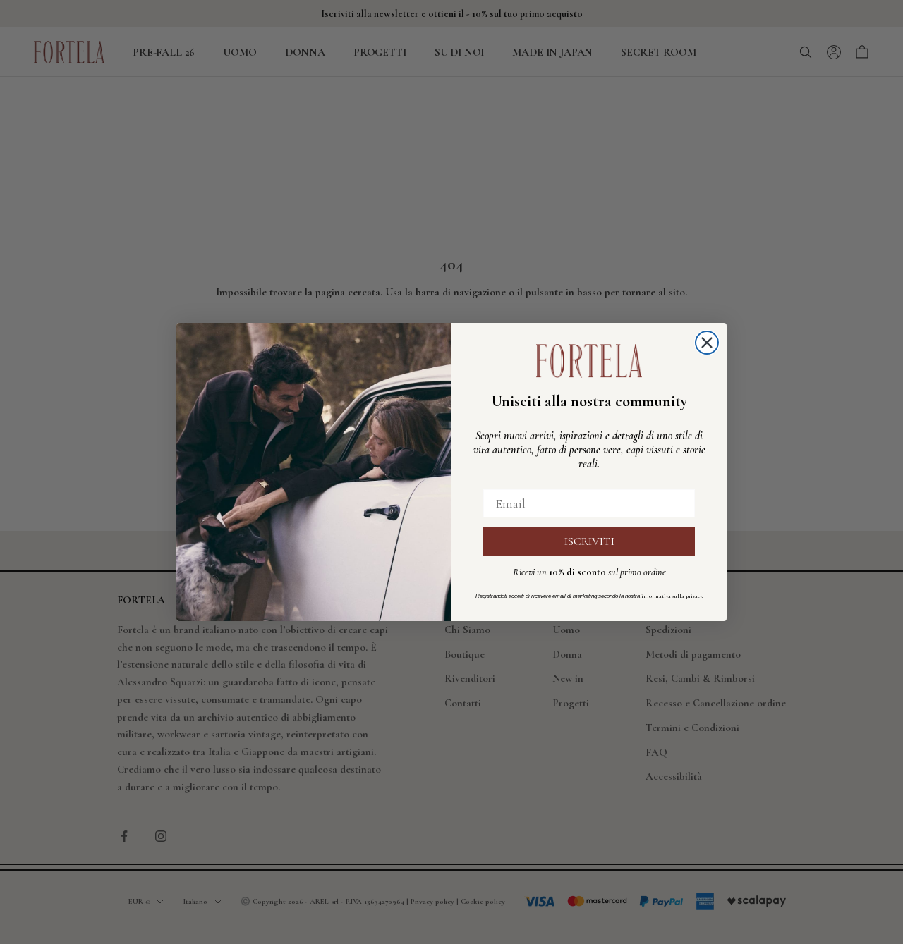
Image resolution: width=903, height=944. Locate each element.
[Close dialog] (707, 342)
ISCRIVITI (589, 541)
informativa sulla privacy (671, 596)
